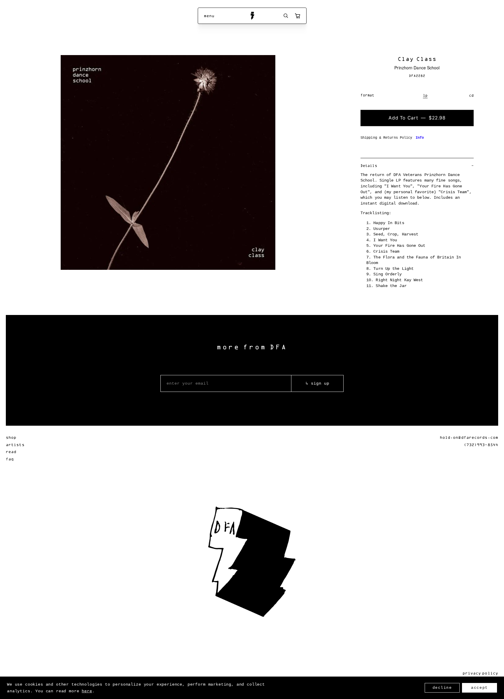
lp (425, 95)
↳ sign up (317, 383)
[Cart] (297, 16)
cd (471, 95)
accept (479, 688)
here (87, 691)
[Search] (286, 16)
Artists (15, 444)
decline (442, 688)
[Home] (252, 16)
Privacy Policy (480, 673)
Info (420, 138)
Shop (11, 437)
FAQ (10, 459)
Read (11, 451)
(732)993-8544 (481, 444)
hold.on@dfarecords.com (469, 437)
